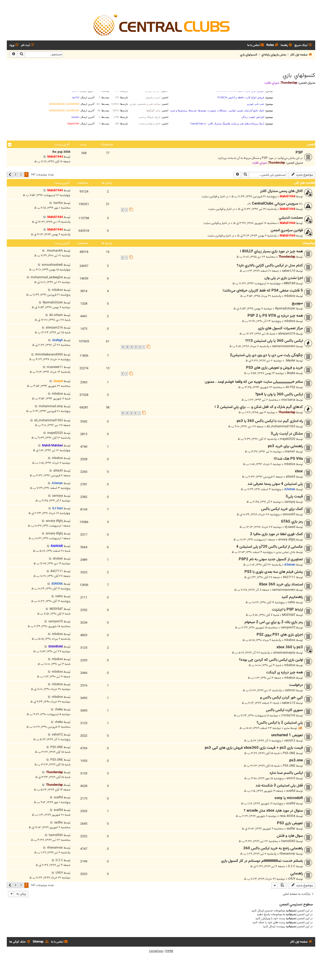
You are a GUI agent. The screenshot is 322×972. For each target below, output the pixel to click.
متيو (287, 728)
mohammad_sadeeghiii (47, 277)
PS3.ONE (289, 753)
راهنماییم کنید (292, 597)
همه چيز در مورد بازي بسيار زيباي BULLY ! (271, 251)
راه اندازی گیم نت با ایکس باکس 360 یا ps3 (270, 421)
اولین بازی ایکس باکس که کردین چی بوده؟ (271, 660)
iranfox (58, 203)
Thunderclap (288, 82)
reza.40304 (287, 816)
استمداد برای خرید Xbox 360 (281, 584)
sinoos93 (289, 514)
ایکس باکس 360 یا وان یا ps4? (279, 394)
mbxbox (289, 296)
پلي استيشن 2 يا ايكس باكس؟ (280, 723)
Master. (290, 360)
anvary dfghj (54, 521)
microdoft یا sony (288, 798)
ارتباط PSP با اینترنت (287, 610)
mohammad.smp (51, 406)
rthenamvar (287, 853)
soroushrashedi (52, 264)
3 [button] (15, 174)
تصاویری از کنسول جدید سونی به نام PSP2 (271, 559)
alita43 (290, 476)
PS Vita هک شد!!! (288, 459)
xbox (299, 471)
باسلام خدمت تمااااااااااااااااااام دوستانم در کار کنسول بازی (262, 861)
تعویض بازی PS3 (290, 823)
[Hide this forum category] (10, 145)
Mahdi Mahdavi (52, 445)
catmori (290, 690)
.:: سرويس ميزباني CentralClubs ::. (275, 204)
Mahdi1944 (55, 156)
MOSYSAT (288, 615)
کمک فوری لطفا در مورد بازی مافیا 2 (276, 534)
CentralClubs (156, 951)
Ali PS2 (290, 387)
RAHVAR (57, 546)
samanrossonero (283, 346)
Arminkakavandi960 (49, 354)
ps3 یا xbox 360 (289, 647)
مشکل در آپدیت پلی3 (287, 434)
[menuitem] (287, 45)
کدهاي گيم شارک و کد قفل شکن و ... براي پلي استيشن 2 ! (259, 407)
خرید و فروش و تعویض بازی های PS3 (274, 368)
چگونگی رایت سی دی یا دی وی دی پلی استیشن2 (266, 355)
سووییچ (297, 303)
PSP (299, 153)
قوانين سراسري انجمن (287, 230)
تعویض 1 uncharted (287, 735)
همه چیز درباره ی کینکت (284, 672)
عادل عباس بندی (285, 552)
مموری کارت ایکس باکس (284, 710)
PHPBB (169, 951)
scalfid (290, 791)
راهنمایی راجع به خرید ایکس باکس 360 (273, 848)
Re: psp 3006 (61, 152)
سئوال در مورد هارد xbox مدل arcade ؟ (273, 811)
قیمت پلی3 (294, 496)
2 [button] (21, 174)
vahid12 (289, 740)
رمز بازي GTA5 (292, 522)
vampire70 (288, 627)
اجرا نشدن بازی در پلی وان (283, 278)
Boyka (291, 373)
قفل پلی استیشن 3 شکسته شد (279, 785)
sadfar (291, 828)
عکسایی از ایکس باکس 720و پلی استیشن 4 (269, 547)
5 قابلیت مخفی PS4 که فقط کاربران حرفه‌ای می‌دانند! (263, 291)
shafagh (57, 340)
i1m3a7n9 (288, 715)
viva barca (288, 399)
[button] (9, 174)
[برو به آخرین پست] (45, 190)
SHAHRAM (55, 646)
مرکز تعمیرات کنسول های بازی (280, 328)
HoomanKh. (54, 250)
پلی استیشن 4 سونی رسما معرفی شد (275, 484)
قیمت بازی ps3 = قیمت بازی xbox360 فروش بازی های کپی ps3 (254, 748)
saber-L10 (288, 270)
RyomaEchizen (285, 308)
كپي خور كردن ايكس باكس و (281, 698)
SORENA (57, 583)
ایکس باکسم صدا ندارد (286, 773)
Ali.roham (56, 315)
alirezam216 (286, 333)
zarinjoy (290, 501)
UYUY (291, 878)
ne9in (291, 602)
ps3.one (296, 760)
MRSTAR (289, 283)
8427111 (289, 577)
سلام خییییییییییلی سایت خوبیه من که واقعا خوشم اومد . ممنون (254, 382)
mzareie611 (55, 367)
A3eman (289, 489)
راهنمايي (296, 873)
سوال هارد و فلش (290, 836)
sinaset (58, 381)
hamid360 (288, 841)
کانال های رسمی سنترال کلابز (281, 191)
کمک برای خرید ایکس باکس (282, 509)
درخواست (296, 685)
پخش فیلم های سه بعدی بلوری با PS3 (274, 572)
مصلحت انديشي (291, 218)
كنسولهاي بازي (299, 75)
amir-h (291, 778)
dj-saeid (290, 527)
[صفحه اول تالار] (161, 24)
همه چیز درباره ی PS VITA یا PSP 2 (275, 316)
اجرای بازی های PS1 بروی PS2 (280, 635)
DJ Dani (57, 508)
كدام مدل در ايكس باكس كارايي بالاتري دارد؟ (270, 265)
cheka (59, 709)
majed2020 (287, 439)
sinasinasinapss (284, 652)
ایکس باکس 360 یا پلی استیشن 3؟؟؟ (274, 341)
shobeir (58, 558)
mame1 (290, 451)
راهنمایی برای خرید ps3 (285, 446)
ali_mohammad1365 (281, 426)
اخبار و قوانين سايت (213, 196)
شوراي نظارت (271, 83)
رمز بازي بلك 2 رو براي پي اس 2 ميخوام (274, 622)
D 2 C (291, 866)
